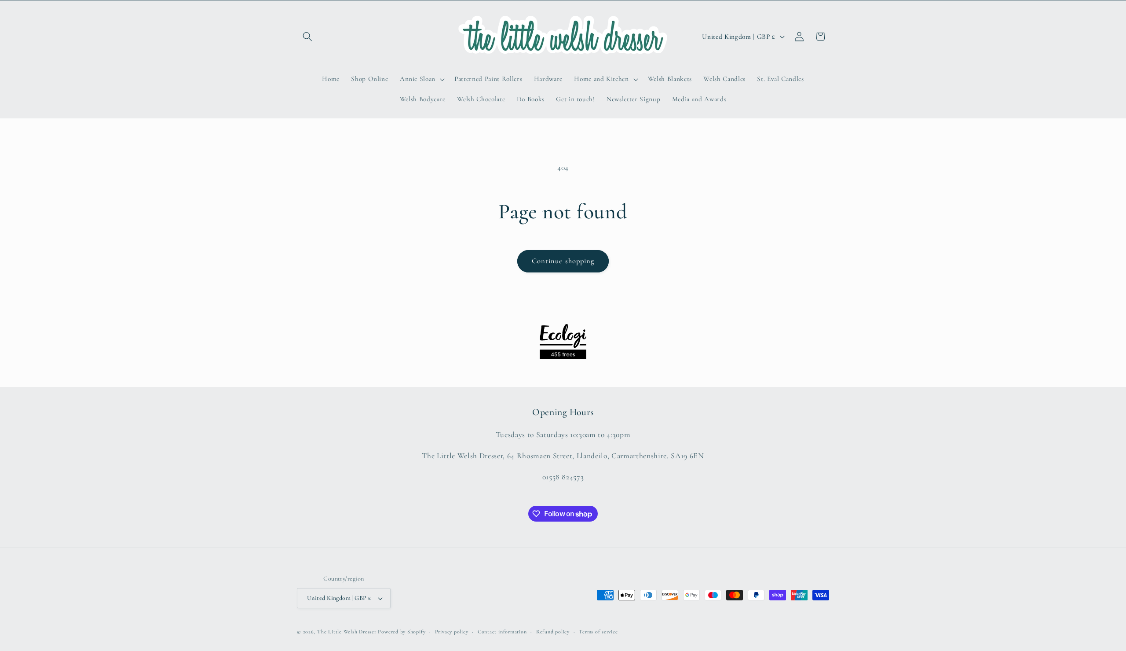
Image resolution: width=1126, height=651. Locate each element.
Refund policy (553, 632)
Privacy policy (451, 632)
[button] (307, 36)
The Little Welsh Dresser (346, 632)
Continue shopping (563, 261)
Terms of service (598, 632)
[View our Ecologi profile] (563, 341)
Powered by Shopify (401, 632)
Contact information (502, 632)
